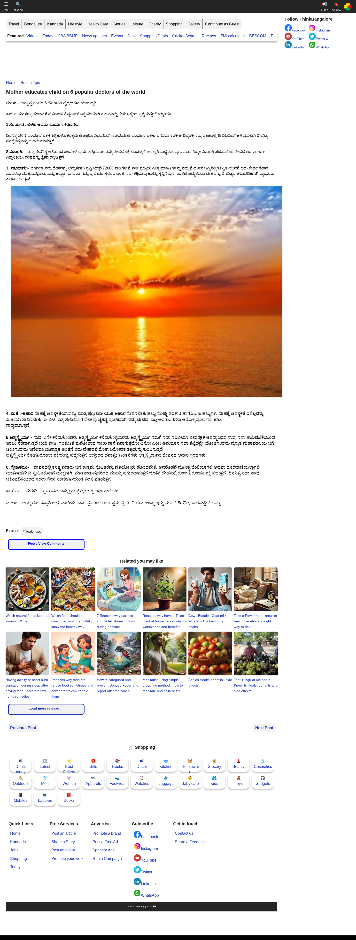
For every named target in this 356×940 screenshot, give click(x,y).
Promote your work (67, 858)
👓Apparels (93, 780)
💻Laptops (45, 797)
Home (11, 83)
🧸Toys (239, 780)
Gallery (194, 24)
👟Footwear (117, 780)
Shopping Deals (154, 36)
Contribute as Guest (222, 24)
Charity (154, 24)
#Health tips (32, 531)
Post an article (63, 833)
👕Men (45, 780)
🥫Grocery (214, 763)
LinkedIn (148, 884)
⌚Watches (141, 780)
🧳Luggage (166, 780)
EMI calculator (232, 36)
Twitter (146, 872)
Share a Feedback (191, 842)
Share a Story (63, 842)
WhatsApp (150, 895)
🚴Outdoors (21, 780)
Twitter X (322, 39)
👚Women (69, 780)
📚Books (117, 763)
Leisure (137, 24)
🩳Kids (214, 780)
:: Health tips (28, 83)
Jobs (131, 36)
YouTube (148, 860)
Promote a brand (107, 833)
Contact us (184, 833)
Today (48, 36)
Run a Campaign (107, 858)
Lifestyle (75, 24)
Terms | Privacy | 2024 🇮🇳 (142, 906)
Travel (13, 24)
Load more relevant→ (46, 708)
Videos (32, 36)
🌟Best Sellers (69, 765)
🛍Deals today (20, 765)
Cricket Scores (184, 36)
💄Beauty (238, 763)
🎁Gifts (93, 763)
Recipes (209, 36)
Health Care (97, 24)
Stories (119, 24)
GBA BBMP (68, 36)
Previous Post (23, 728)
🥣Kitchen (165, 763)
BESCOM (257, 36)
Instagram (149, 849)
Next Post (264, 728)
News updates (94, 36)
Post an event (63, 850)
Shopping (174, 24)
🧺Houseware (190, 765)
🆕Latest (45, 763)
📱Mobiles (20, 797)
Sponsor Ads (104, 850)
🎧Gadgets (262, 780)
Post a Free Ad (105, 842)
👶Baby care (190, 780)
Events (117, 36)
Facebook (149, 837)
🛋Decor (142, 763)
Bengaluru (33, 24)
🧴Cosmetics (263, 763)
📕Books (69, 797)
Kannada (55, 24)
